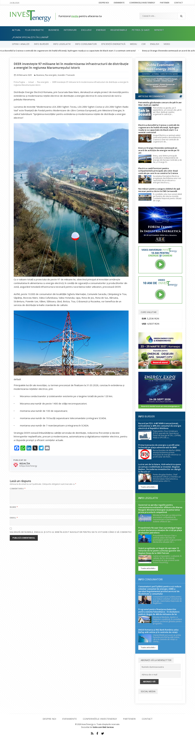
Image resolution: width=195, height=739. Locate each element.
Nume (14, 507)
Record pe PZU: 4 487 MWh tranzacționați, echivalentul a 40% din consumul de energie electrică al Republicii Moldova (159, 426)
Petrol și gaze (141, 29)
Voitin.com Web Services (103, 727)
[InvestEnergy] (30, 15)
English (154, 44)
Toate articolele (148, 487)
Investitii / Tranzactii (66, 75)
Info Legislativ (62, 44)
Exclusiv (86, 29)
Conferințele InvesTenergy (142, 2)
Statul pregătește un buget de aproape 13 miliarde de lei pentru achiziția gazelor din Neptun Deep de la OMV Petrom (159, 550)
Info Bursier (41, 44)
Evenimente (119, 2)
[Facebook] (97, 733)
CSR (143, 44)
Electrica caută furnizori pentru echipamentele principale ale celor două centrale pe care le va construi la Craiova (158, 171)
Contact (178, 2)
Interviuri (70, 29)
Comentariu (17, 488)
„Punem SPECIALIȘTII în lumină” (30, 37)
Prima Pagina (19, 82)
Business (53, 29)
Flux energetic (34, 29)
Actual (16, 29)
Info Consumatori (86, 44)
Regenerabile (118, 29)
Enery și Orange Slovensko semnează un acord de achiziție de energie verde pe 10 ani (158, 150)
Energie (101, 29)
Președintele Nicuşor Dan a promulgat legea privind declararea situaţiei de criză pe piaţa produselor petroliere (160, 530)
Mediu (133, 44)
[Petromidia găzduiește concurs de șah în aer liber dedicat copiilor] (144, 113)
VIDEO (167, 44)
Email (14, 517)
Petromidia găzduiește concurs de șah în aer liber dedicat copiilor (160, 103)
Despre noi (104, 2)
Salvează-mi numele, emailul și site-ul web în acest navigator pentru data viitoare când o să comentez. (71, 532)
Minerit (159, 29)
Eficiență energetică (113, 44)
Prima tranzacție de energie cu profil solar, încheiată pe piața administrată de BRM (159, 446)
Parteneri (164, 2)
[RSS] (92, 733)
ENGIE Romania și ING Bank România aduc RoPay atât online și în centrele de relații (158, 631)
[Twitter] (102, 733)
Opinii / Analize (20, 44)
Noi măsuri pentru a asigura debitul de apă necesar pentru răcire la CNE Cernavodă (159, 190)
